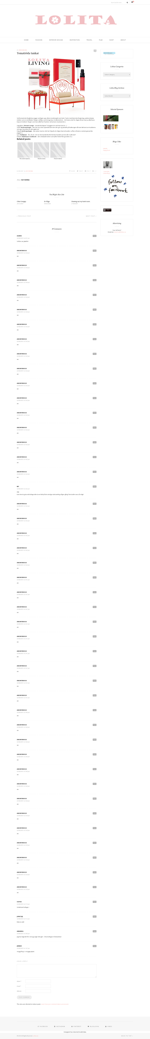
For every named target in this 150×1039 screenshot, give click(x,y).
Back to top (126, 1036)
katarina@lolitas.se (120, 232)
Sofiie (19, 902)
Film (101, 40)
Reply (94, 236)
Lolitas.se (35, 1036)
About (123, 40)
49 (95, 50)
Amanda (20, 931)
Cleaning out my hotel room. (80, 201)
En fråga (47, 201)
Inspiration (75, 40)
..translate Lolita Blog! (106, 172)
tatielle (105, 148)
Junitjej (20, 916)
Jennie (19, 946)
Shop (111, 40)
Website (19, 991)
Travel (89, 40)
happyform (106, 150)
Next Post (91, 216)
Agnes (19, 236)
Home (26, 40)
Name (19, 981)
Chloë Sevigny (21, 201)
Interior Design (56, 40)
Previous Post (24, 216)
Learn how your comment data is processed (54, 1004)
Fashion (39, 40)
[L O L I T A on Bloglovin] (109, 54)
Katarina (29, 171)
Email (19, 986)
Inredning (23, 50)
